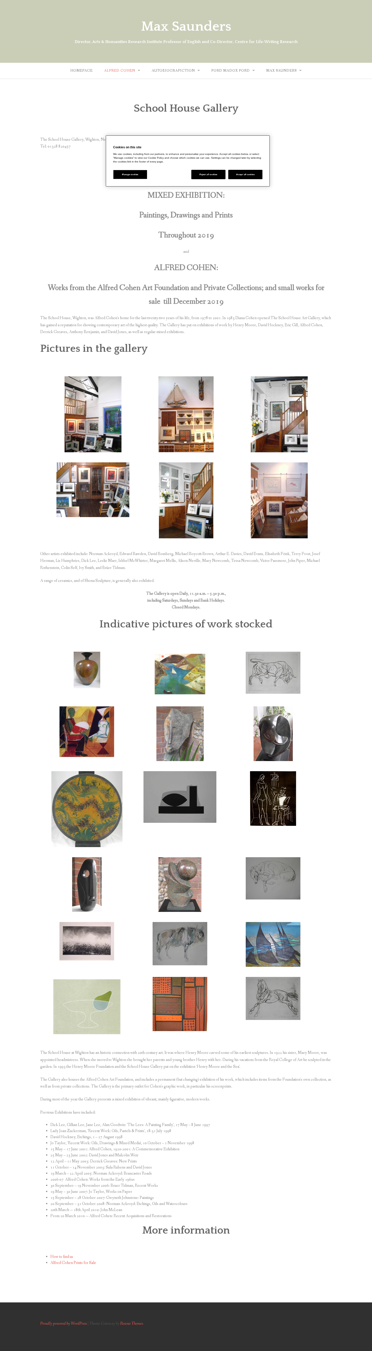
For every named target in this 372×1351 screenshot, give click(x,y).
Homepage (81, 70)
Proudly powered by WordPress (63, 1323)
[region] (188, 161)
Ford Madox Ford (230, 70)
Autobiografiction (173, 70)
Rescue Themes (131, 1323)
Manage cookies (130, 174)
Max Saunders (186, 26)
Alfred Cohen (119, 70)
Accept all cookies (245, 174)
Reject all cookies (208, 174)
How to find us (61, 1256)
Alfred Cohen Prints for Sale (73, 1262)
